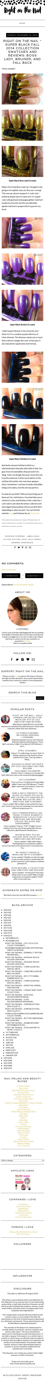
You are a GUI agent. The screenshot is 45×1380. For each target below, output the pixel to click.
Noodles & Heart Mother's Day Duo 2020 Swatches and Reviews (28, 766)
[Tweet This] (19, 549)
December (10, 938)
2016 (6, 930)
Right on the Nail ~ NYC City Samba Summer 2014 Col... (22, 977)
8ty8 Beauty (23, 1204)
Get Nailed (23, 1107)
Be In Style (23, 1088)
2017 (6, 928)
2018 (6, 925)
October (10, 1032)
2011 (6, 1063)
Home (22, 23)
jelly (30, 539)
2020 (6, 920)
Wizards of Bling (23, 1143)
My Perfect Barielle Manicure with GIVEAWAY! (27, 853)
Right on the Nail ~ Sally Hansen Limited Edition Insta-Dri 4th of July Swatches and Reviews (28, 718)
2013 (6, 1058)
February (10, 1053)
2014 (6, 935)
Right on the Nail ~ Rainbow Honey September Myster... (22, 1024)
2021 (6, 918)
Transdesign (23, 1215)
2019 (6, 923)
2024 (6, 910)
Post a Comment (9, 569)
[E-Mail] (26, 641)
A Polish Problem (23, 1086)
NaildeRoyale (23, 1208)
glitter (7, 539)
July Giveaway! (27, 780)
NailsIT (23, 1118)
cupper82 (22, 629)
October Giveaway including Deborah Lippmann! (27, 735)
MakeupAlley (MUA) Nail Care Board (23, 1232)
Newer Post (12, 576)
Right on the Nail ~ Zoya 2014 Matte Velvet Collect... (22, 1028)
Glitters (16, 539)
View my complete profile (22, 643)
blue (37, 536)
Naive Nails (23, 1120)
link (16, 676)
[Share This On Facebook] (15, 549)
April (8, 1048)
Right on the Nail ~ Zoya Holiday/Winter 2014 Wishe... (19, 1000)
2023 (6, 912)
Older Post (32, 576)
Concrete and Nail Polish (23, 1099)
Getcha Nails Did (23, 1109)
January (10, 1055)
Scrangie (23, 1137)
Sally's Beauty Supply (23, 1213)
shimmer (16, 542)
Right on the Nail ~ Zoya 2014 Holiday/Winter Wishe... (19, 996)
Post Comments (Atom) (24, 584)
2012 (6, 1060)
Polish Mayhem (23, 1128)
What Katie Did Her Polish (23, 1141)
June (8, 1042)
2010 (6, 1065)
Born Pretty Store (23, 1206)
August (10, 1037)
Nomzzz (23, 1124)
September (11, 1035)
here (11, 513)
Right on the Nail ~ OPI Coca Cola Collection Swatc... (21, 944)
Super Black (27, 542)
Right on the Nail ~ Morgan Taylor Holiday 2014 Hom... (22, 958)
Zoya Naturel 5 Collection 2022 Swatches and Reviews (28, 869)
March (9, 1050)
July (8, 1040)
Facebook (34, 513)
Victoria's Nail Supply (23, 1217)
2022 (6, 915)
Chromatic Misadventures (23, 1094)
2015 (6, 933)
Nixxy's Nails (23, 1122)
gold (24, 539)
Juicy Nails (24, 1114)
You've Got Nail (24, 1145)
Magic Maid (23, 1116)
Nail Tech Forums (23, 1234)
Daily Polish (23, 1101)
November (11, 941)
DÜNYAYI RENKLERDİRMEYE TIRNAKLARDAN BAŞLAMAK (23, 1104)
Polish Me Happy (23, 1131)
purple (37, 539)
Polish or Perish (23, 1133)
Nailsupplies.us (23, 1211)
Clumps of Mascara (23, 1097)
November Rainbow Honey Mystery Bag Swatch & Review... (24, 949)
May (8, 1045)
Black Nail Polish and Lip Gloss (23, 1090)
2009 (6, 1068)
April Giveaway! (27, 751)
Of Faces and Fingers (23, 1126)
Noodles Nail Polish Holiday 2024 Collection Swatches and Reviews (27, 837)
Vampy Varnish (23, 1139)
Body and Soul (23, 1092)
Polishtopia (23, 1135)
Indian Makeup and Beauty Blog (23, 1111)
